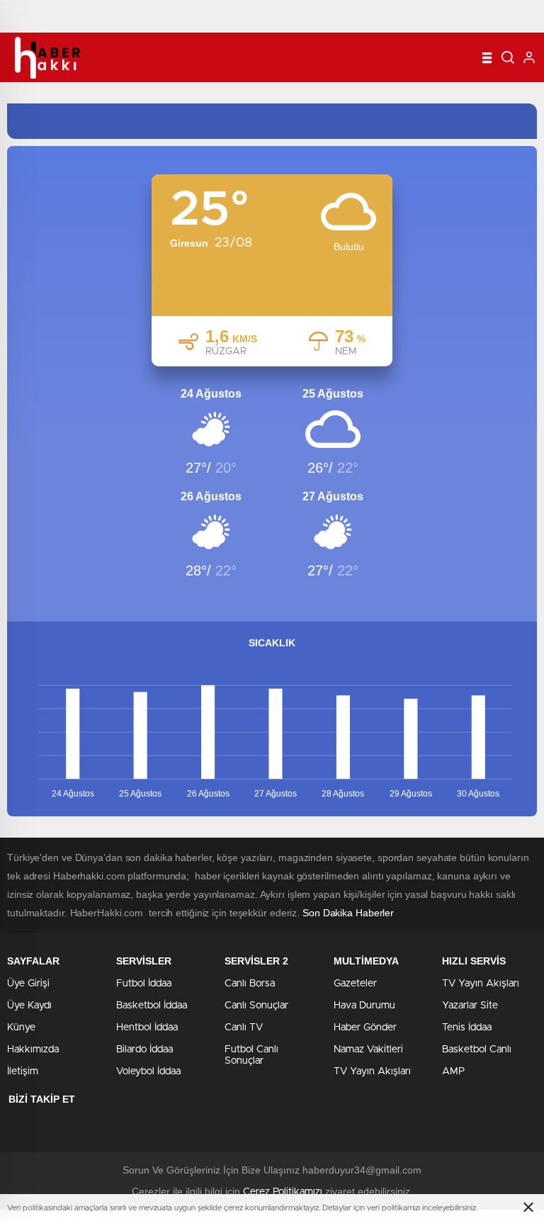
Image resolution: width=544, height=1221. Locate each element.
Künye (21, 1027)
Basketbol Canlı (476, 1049)
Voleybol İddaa (148, 1071)
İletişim (22, 1071)
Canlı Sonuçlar (256, 1006)
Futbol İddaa (143, 984)
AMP (453, 1071)
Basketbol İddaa (151, 1006)
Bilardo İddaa (144, 1049)
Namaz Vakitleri (368, 1049)
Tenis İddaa (467, 1027)
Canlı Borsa (250, 984)
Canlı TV (244, 1027)
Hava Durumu (364, 1006)
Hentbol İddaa (147, 1027)
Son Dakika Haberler (348, 912)
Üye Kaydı (29, 1006)
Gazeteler (355, 984)
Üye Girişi (28, 984)
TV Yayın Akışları (372, 1071)
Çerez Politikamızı (282, 1192)
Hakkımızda (33, 1049)
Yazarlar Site (470, 1006)
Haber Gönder (365, 1027)
